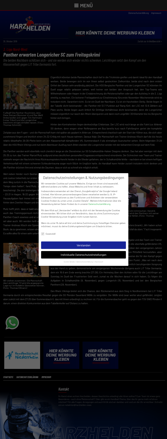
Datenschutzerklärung (99, 204)
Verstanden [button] (83, 245)
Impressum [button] (99, 262)
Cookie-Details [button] (69, 262)
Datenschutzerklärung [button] (84, 262)
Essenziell (50, 233)
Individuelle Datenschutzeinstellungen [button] (83, 254)
